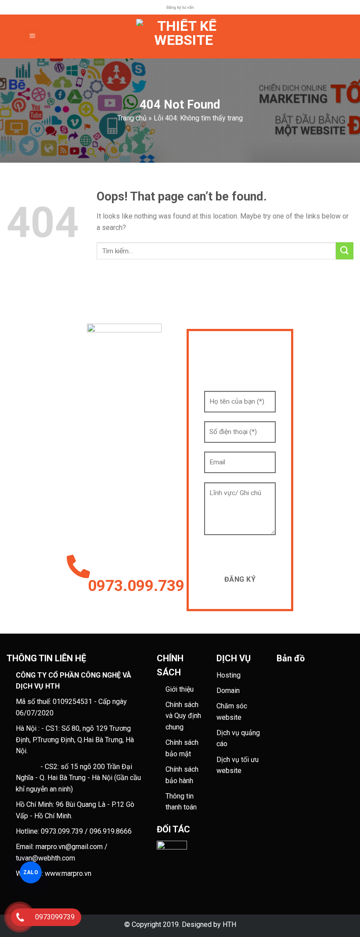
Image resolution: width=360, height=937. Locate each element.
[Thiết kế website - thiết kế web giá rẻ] (183, 36)
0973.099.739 (130, 586)
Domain (228, 690)
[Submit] (344, 250)
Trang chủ (132, 118)
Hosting (228, 675)
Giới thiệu (180, 689)
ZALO (31, 872)
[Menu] (32, 36)
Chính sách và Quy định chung (183, 715)
